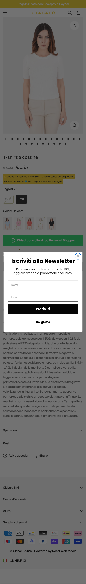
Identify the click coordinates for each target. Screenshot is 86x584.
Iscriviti (43, 309)
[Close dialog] (78, 256)
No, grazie (43, 322)
